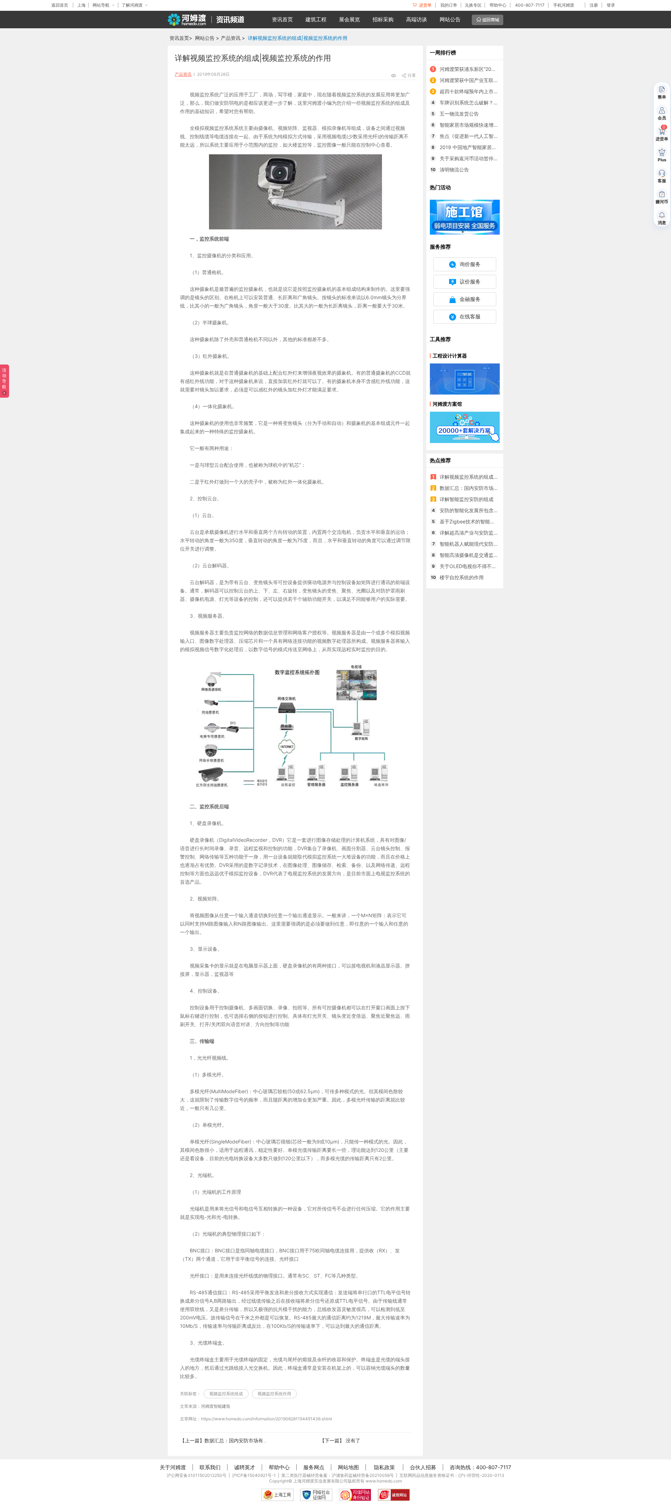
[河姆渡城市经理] (465, 216)
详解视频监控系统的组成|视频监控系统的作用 (297, 38)
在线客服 (470, 316)
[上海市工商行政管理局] (277, 1495)
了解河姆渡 (132, 5)
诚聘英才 (244, 1467)
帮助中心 (498, 5)
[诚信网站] (394, 1495)
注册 (594, 5)
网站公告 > (207, 38)
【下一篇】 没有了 (340, 1440)
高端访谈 (416, 19)
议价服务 (470, 281)
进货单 (425, 5)
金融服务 (470, 299)
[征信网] (316, 1495)
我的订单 (448, 5)
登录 (611, 5)
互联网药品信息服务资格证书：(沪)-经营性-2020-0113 (451, 1475)
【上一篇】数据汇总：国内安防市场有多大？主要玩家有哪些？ (248, 1440)
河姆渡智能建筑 (215, 1406)
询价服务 (470, 264)
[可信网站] (355, 1495)
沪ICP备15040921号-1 (254, 1475)
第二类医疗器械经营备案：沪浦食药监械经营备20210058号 (337, 1475)
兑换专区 (473, 5)
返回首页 (59, 5)
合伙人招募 (423, 1467)
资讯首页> (180, 38)
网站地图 (348, 1467)
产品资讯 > (233, 38)
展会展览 (349, 19)
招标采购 (383, 19)
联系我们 (210, 1467)
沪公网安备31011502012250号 (196, 1475)
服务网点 (313, 1467)
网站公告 (450, 19)
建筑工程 (315, 19)
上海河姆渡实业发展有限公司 (320, 1481)
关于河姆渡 (173, 1467)
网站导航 (101, 5)
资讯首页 (282, 19)
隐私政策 (384, 1467)
